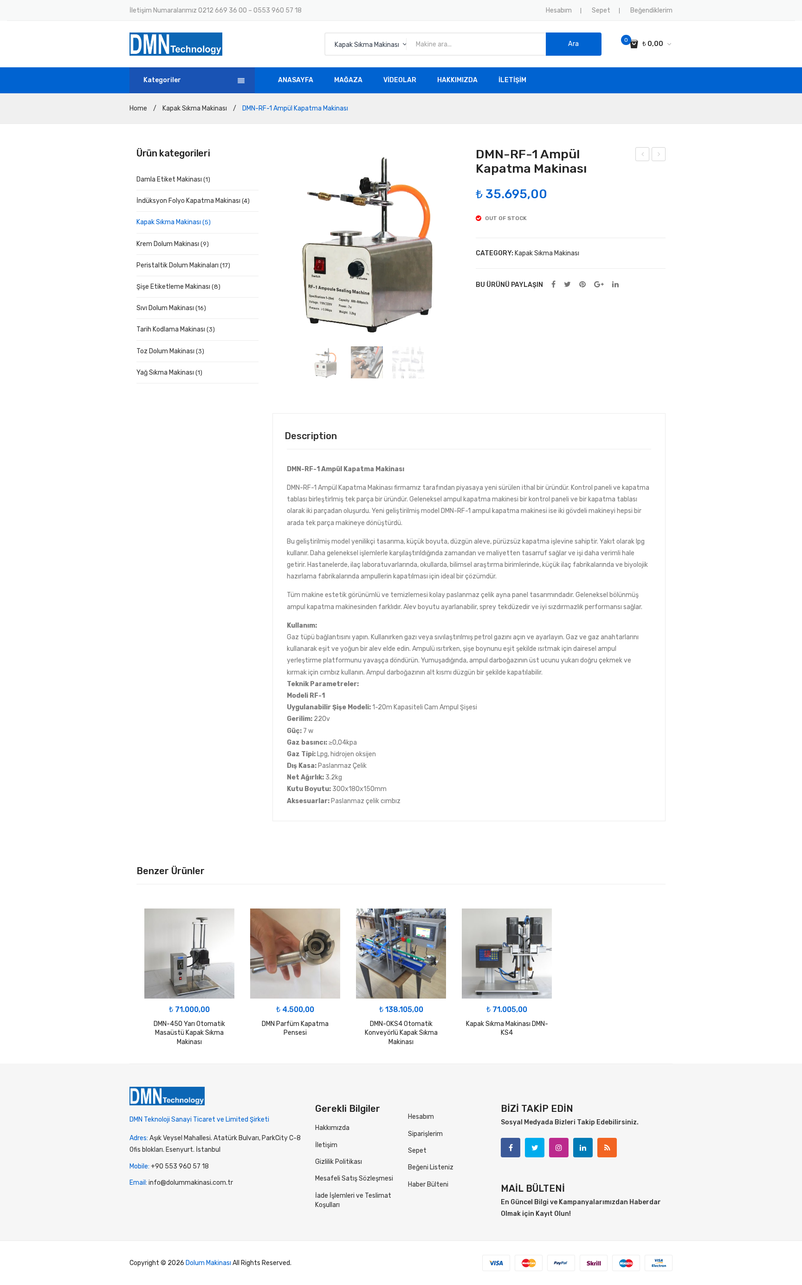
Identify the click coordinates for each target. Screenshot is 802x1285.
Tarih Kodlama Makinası (170, 329)
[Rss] (607, 1147)
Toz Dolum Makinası (165, 351)
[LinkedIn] (615, 285)
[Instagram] (559, 1147)
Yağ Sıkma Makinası (165, 372)
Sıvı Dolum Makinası (165, 308)
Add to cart (189, 989)
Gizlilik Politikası (338, 1162)
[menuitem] (295, 80)
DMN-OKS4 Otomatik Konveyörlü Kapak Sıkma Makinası (401, 1033)
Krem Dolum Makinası (167, 244)
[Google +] (599, 285)
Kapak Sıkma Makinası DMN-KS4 (507, 1028)
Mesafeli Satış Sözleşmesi (354, 1178)
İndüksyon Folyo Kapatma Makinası (188, 201)
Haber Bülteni (428, 1184)
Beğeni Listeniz (430, 1167)
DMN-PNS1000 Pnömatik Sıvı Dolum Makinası (659, 155)
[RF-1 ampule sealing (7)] (326, 362)
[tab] (311, 436)
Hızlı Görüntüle (156, 920)
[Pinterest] (582, 285)
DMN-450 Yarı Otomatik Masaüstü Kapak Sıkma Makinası (189, 1033)
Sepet (601, 10)
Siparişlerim (425, 1134)
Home (138, 108)
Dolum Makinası (208, 1263)
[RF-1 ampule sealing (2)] (367, 362)
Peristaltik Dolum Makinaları (177, 265)
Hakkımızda (332, 1128)
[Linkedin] (583, 1147)
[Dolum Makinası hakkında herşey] (175, 44)
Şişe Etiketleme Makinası (173, 287)
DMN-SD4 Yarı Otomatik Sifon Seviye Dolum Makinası (642, 155)
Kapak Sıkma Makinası (194, 108)
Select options (295, 989)
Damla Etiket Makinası (169, 179)
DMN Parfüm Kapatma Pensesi (295, 1028)
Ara (573, 44)
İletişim (326, 1145)
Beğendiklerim (651, 10)
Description (311, 435)
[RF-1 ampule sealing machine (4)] (408, 362)
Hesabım (559, 10)
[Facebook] (553, 285)
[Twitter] (567, 285)
